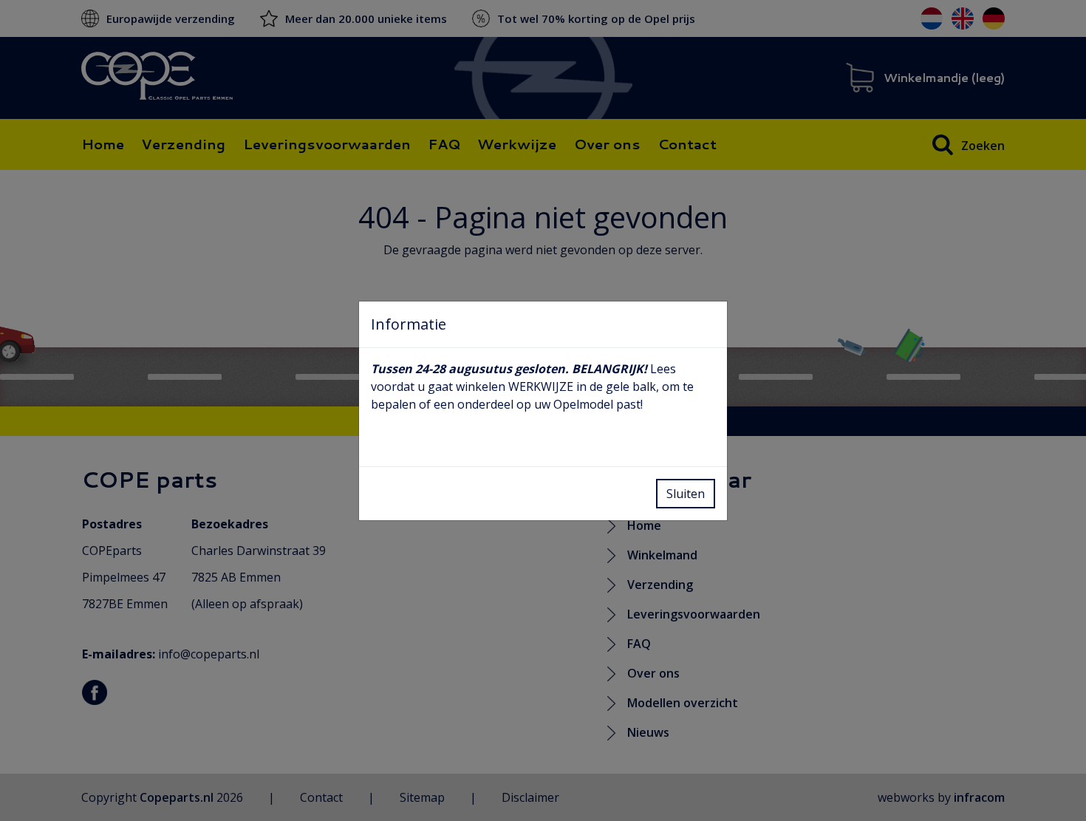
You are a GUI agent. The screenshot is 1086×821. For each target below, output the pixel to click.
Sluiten (685, 494)
